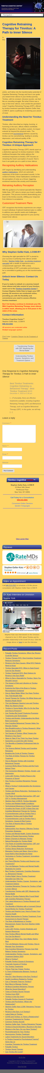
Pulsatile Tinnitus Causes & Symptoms (19, 961)
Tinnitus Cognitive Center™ (27, 289)
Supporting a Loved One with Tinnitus (19, 741)
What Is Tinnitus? (11, 959)
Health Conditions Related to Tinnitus (19, 979)
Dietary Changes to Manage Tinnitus (18, 839)
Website (5, 462)
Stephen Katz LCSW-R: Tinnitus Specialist (20, 801)
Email (5, 454)
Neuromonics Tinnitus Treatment (17, 1034)
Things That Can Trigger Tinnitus (17, 969)
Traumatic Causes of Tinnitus (16, 964)
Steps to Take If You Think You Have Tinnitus (21, 738)
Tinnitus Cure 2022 (12, 994)
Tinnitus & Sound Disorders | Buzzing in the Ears (23, 1027)
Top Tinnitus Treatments (14, 966)
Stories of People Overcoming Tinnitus (19, 836)
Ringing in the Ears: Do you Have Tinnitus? (21, 1029)
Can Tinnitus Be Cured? (14, 1052)
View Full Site (22, 1067)
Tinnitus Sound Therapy (14, 1049)
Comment (6, 423)
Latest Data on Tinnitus (13, 1014)
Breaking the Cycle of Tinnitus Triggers (19, 753)
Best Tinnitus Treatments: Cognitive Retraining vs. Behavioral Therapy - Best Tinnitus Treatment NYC (22, 387)
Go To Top (22, 1057)
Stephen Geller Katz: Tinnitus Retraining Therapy (23, 1024)
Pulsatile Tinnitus (11, 1047)
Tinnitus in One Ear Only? (14, 997)
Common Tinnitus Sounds (14, 1022)
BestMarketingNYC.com (29, 1063)
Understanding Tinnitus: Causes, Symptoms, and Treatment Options (24, 358)
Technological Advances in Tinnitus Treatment (22, 806)
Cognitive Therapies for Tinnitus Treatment (21, 1044)
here (20, 642)
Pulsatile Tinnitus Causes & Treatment (19, 999)
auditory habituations (10, 172)
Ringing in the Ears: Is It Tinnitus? (17, 1012)
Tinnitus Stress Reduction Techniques (19, 849)
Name (5, 446)
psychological (18, 134)
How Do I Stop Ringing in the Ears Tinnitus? (21, 976)
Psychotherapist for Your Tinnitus (17, 1032)
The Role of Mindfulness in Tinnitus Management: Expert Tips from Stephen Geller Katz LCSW (22, 923)
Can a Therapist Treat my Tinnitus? (18, 981)
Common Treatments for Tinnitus (17, 1019)
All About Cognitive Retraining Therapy (19, 986)
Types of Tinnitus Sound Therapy (17, 992)
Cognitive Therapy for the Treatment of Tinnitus (20, 337)
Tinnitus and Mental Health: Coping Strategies (22, 834)
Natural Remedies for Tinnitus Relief (18, 841)
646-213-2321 (7, 324)
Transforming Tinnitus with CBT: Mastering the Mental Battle (24, 348)
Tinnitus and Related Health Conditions (19, 803)
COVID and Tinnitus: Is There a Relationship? (22, 1017)
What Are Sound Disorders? (15, 989)
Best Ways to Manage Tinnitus (16, 984)
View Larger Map (22, 539)
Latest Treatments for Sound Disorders (19, 1037)
